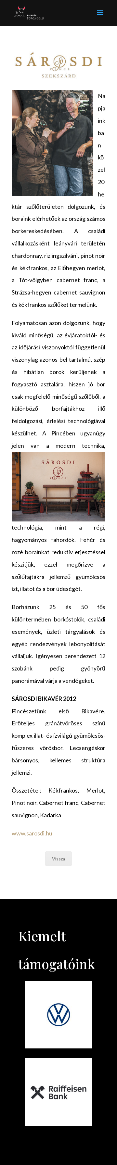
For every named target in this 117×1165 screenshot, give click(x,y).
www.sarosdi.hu (32, 833)
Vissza (58, 858)
